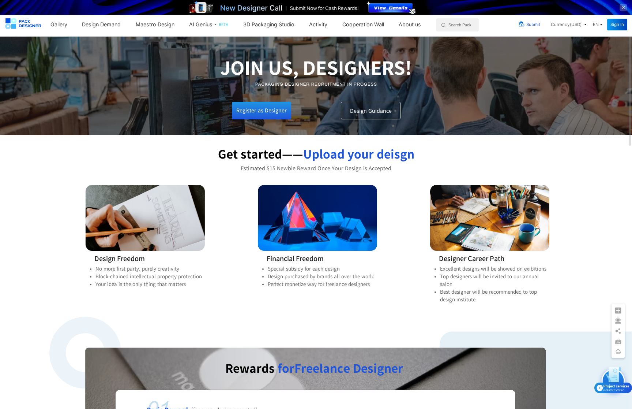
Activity (318, 24)
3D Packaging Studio (268, 24)
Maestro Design (155, 24)
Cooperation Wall (363, 24)
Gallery (58, 24)
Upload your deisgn (358, 154)
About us (410, 24)
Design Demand (101, 24)
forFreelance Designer (340, 368)
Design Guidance (371, 111)
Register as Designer (261, 110)
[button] (568, 24)
